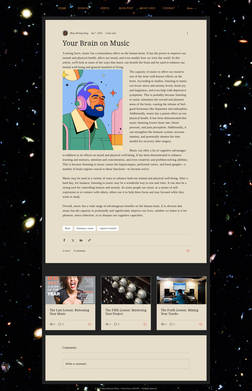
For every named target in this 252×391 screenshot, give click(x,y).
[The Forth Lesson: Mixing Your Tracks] (181, 290)
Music (68, 228)
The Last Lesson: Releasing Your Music (69, 312)
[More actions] (187, 33)
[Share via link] (89, 240)
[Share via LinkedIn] (81, 240)
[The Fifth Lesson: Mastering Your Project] (126, 290)
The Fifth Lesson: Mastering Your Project (125, 312)
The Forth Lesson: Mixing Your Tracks (179, 312)
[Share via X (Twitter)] (72, 240)
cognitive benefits (108, 228)
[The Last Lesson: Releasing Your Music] (70, 290)
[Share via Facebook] (64, 240)
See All (203, 270)
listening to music (85, 228)
